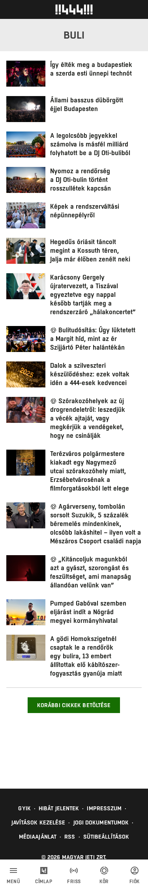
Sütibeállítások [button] (106, 837)
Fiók (134, 881)
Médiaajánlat (37, 837)
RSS (69, 837)
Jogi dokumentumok (101, 822)
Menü (13, 881)
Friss (74, 881)
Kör (104, 881)
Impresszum (104, 808)
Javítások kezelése (38, 822)
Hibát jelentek (59, 808)
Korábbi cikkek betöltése (74, 705)
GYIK (24, 808)
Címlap (43, 881)
